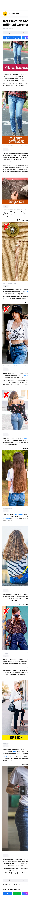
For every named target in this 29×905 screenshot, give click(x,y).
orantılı (25, 438)
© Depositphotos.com (7, 283)
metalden (26, 291)
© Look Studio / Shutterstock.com (10, 741)
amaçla (14, 751)
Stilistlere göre (7, 756)
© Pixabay (15, 283)
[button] (10, 32)
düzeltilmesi (6, 518)
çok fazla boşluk (19, 514)
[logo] (11, 14)
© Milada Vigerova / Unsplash (9, 853)
